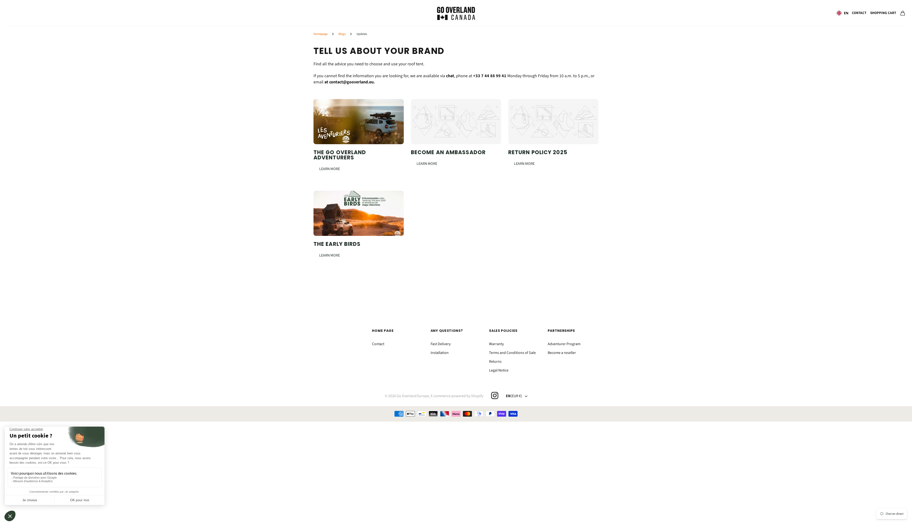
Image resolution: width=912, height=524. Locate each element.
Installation (440, 352)
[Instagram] (494, 395)
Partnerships (561, 330)
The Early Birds (337, 244)
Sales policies (503, 330)
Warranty (496, 344)
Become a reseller (562, 352)
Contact (859, 12)
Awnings (41, 13)
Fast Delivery (441, 344)
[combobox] (842, 13)
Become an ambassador (448, 152)
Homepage (321, 34)
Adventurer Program (564, 344)
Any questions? (447, 330)
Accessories (66, 13)
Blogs (342, 34)
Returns (495, 361)
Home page (383, 330)
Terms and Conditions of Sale (512, 352)
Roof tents (18, 13)
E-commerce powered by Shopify (457, 396)
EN (846, 13)
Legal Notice (498, 370)
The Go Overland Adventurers (340, 155)
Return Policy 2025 (537, 152)
